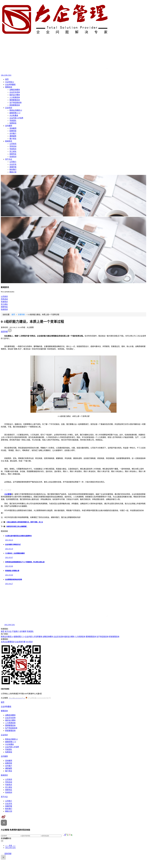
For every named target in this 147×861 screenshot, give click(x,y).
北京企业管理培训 (8, 642)
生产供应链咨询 (15, 102)
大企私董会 (13, 115)
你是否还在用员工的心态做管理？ (16, 526)
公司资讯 (12, 144)
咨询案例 (12, 128)
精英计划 (12, 172)
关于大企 (8, 159)
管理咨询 (8, 87)
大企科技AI (9, 82)
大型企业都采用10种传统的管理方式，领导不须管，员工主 (24, 522)
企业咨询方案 (20, 642)
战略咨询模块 (14, 90)
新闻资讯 (8, 141)
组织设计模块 (14, 95)
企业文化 (12, 164)
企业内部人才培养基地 (33, 636)
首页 (7, 79)
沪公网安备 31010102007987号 (39, 698)
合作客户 (12, 133)
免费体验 (12, 123)
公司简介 (12, 162)
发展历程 (12, 167)
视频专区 (12, 154)
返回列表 (4, 332)
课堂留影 (12, 136)
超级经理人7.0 (14, 113)
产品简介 (15, 631)
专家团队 (12, 120)
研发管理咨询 (14, 105)
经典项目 (12, 131)
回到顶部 (8, 854)
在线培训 (12, 157)
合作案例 (8, 126)
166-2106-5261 (6, 75)
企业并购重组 (10, 84)
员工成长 (12, 151)
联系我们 (12, 169)
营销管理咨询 (14, 100)
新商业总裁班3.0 (15, 110)
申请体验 (6, 838)
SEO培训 (29, 642)
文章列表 (21, 314)
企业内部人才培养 (16, 118)
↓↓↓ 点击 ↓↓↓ (10, 846)
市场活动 (12, 146)
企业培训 (8, 108)
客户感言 (12, 138)
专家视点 (12, 149)
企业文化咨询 (14, 92)
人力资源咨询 (14, 97)
